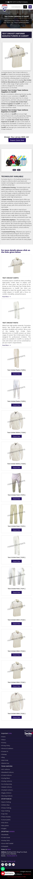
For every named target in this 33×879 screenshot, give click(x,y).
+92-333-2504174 (11, 856)
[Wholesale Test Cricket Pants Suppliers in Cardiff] (16, 310)
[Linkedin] (9, 864)
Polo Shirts (5, 822)
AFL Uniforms (6, 769)
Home (3, 736)
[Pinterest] (13, 864)
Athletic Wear (6, 805)
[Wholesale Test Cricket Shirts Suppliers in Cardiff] (16, 265)
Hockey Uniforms (7, 781)
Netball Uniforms (7, 787)
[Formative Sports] (4, 8)
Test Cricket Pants (10, 323)
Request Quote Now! (17, 140)
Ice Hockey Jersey (7, 784)
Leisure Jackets (6, 819)
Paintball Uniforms (7, 790)
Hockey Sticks (6, 840)
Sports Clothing (6, 802)
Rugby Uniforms (6, 793)
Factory (4, 742)
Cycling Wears (6, 778)
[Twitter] (6, 864)
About (3, 739)
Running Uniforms (7, 796)
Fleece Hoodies (6, 817)
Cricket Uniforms (7, 775)
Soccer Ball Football (7, 843)
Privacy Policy (6, 745)
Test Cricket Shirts (10, 278)
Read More (5, 296)
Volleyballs (5, 846)
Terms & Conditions (7, 748)
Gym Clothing (6, 811)
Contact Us (5, 751)
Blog (3, 757)
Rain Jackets (5, 825)
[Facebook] (2, 864)
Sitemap (4, 754)
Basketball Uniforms (8, 772)
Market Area (5, 763)
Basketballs (5, 834)
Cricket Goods (6, 837)
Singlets (4, 828)
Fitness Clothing (6, 808)
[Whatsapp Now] (3, 869)
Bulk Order (5, 760)
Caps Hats (5, 814)
